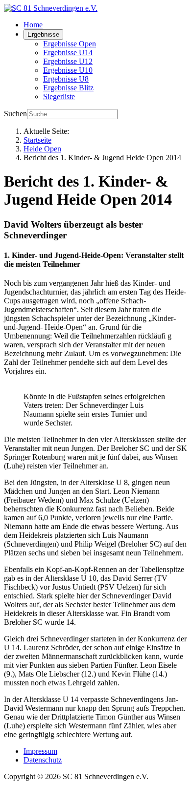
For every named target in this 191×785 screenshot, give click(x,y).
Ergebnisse (43, 34)
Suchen (15, 113)
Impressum (40, 751)
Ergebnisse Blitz (68, 88)
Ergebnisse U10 (68, 70)
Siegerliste (59, 96)
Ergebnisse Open (69, 44)
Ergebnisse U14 (68, 52)
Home (33, 25)
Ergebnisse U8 (66, 79)
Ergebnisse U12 (68, 61)
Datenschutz (43, 760)
